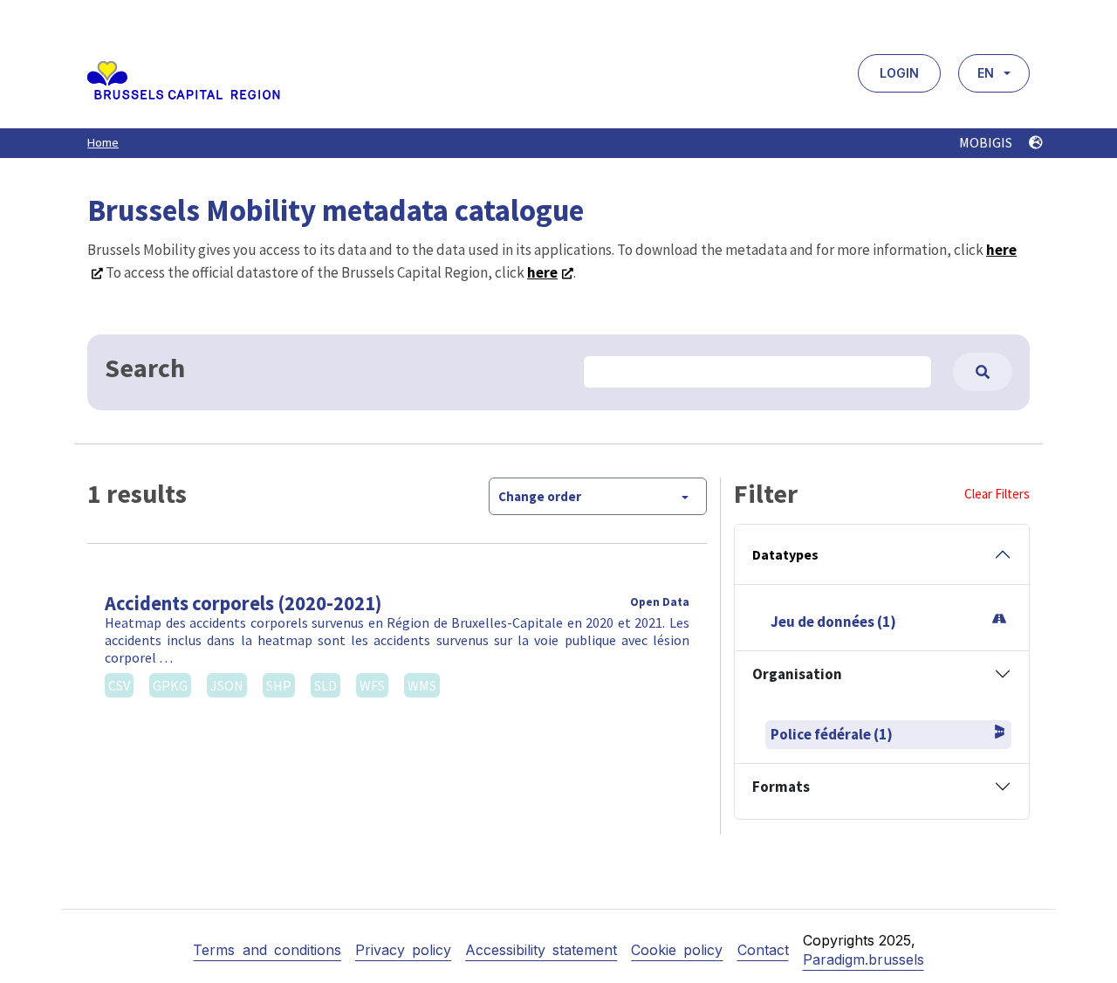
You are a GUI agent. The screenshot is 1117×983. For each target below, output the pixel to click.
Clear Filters (997, 493)
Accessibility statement (541, 950)
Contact (763, 950)
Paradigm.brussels (863, 959)
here (542, 272)
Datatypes (785, 554)
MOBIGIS (987, 142)
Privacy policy (403, 950)
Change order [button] (539, 496)
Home (103, 142)
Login (899, 72)
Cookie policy (677, 950)
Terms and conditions (266, 950)
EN (985, 72)
